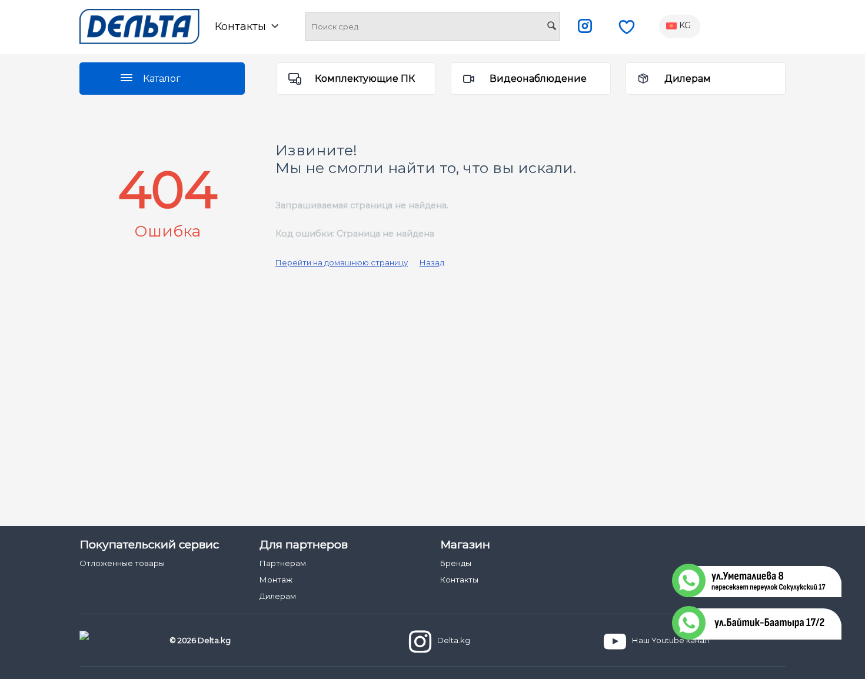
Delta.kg (453, 640)
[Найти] (551, 27)
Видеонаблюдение (538, 78)
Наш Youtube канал (670, 640)
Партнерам (283, 563)
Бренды (455, 563)
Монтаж (276, 579)
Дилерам (687, 78)
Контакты (459, 579)
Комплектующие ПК (365, 78)
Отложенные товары (122, 563)
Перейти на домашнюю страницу (341, 262)
